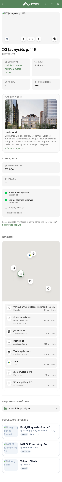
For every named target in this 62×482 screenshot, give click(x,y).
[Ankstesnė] (23, 39)
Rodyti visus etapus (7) (16, 213)
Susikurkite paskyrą (11, 224)
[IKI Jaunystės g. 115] (20, 273)
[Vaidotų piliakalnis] (30, 281)
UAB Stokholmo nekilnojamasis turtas (13, 69)
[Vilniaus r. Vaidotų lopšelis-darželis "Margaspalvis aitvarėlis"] (33, 253)
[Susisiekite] (52, 4)
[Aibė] (30, 255)
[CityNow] (31, 4)
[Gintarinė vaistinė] (48, 288)
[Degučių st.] (13, 268)
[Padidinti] (54, 39)
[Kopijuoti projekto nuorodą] (46, 4)
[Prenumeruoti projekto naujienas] (7, 39)
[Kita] (38, 39)
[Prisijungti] (58, 4)
